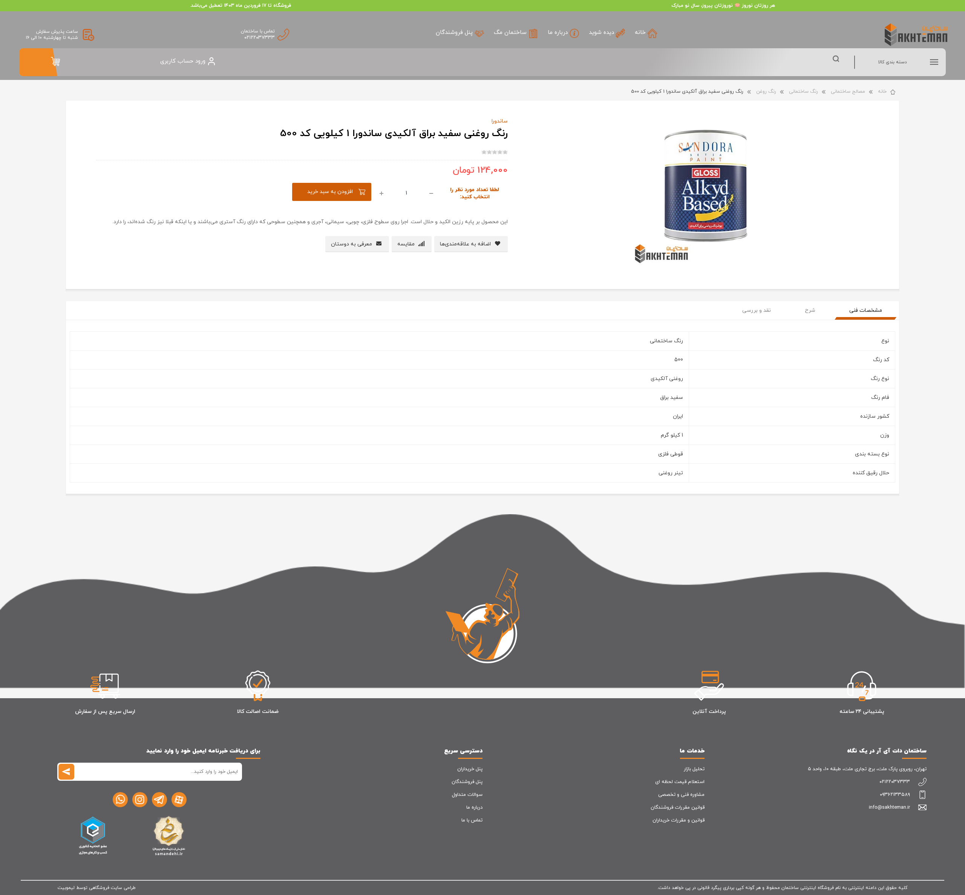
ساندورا (500, 121)
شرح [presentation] (810, 310)
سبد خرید (55, 61)
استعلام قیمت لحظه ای (680, 782)
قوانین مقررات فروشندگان (678, 807)
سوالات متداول (467, 794)
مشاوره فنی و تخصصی (681, 794)
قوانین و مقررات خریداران (679, 820)
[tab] (865, 310)
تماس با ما (471, 820)
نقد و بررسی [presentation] (756, 310)
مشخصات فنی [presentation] (865, 310)
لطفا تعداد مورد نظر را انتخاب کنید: (474, 193)
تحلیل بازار (694, 769)
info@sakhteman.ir (889, 807)
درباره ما (474, 807)
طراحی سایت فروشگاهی (112, 888)
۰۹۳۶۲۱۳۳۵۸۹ (895, 794)
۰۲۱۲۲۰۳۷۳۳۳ (259, 37)
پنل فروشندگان (467, 782)
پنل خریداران (469, 769)
